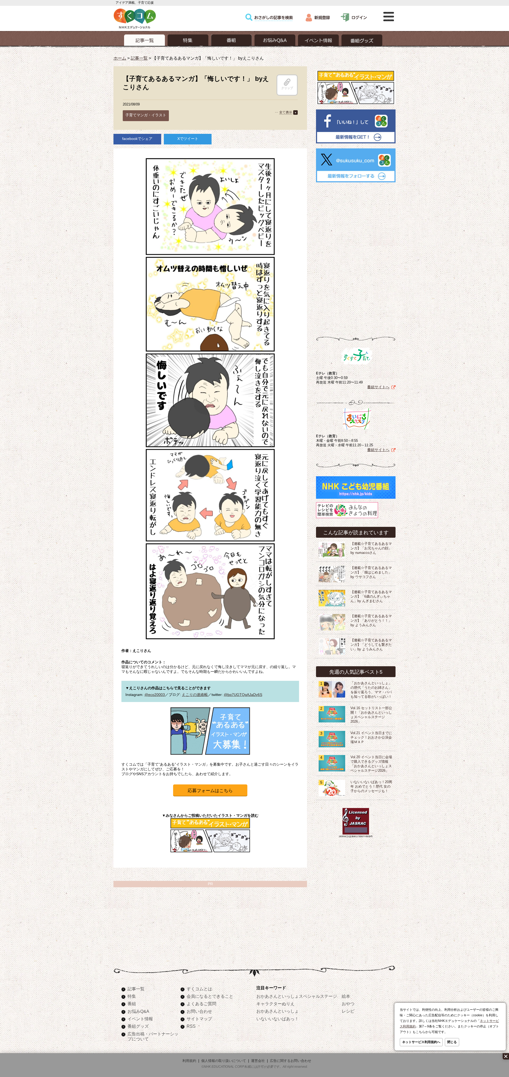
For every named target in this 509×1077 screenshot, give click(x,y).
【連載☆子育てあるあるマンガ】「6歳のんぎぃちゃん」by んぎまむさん (371, 596)
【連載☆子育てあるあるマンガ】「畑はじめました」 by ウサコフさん (371, 572)
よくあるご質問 (201, 1003)
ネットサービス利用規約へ (421, 1042)
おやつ (348, 1003)
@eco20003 (154, 694)
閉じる (452, 1042)
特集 (132, 996)
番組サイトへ (378, 387)
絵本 (346, 996)
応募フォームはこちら (210, 790)
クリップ (287, 88)
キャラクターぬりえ (275, 1003)
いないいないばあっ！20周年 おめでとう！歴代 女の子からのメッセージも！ (371, 786)
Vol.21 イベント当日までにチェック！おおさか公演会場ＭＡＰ (371, 737)
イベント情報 (140, 1018)
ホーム (119, 58)
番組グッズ (138, 1026)
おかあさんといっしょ (277, 1011)
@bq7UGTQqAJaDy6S (243, 694)
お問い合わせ (199, 1011)
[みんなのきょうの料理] (347, 518)
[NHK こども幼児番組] (356, 499)
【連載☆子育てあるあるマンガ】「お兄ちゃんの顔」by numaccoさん (371, 548)
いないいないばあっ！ (277, 1018)
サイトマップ (199, 1018)
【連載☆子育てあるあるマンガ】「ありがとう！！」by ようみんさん (371, 620)
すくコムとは (199, 988)
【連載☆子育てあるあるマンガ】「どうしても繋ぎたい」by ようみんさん (371, 644)
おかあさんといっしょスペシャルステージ (296, 996)
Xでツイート (187, 138)
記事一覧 (139, 58)
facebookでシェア (137, 138)
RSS (191, 1026)
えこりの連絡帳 (195, 694)
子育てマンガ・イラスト (145, 115)
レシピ (348, 1011)
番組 (132, 1003)
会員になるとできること (210, 996)
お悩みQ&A (138, 1011)
